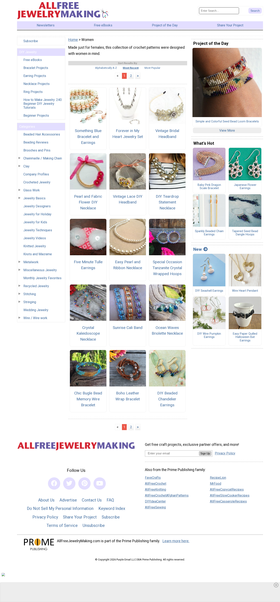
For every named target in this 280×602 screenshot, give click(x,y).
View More (227, 130)
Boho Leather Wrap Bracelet (127, 396)
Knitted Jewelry (34, 246)
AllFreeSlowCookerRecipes (229, 495)
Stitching (29, 294)
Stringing (29, 302)
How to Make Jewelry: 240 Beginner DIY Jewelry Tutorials (42, 104)
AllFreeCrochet (155, 484)
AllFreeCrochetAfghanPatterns (167, 495)
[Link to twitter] (69, 483)
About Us (46, 500)
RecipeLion (218, 478)
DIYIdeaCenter (155, 501)
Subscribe (30, 41)
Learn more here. (176, 541)
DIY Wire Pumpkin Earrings (209, 335)
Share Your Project (80, 517)
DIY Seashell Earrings (209, 291)
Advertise (68, 500)
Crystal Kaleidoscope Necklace (88, 333)
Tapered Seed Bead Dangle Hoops (245, 233)
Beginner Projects (36, 115)
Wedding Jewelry (35, 310)
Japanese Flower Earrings (245, 186)
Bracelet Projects (35, 68)
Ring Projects (33, 92)
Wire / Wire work (35, 318)
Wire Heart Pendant (245, 291)
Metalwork (31, 262)
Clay (26, 166)
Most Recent (131, 67)
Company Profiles (36, 174)
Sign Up (205, 453)
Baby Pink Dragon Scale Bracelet (209, 186)
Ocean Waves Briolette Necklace (167, 330)
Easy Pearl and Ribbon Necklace (127, 265)
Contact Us (92, 500)
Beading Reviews (35, 142)
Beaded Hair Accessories (41, 134)
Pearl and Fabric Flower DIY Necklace (88, 202)
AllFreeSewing (155, 507)
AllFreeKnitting (155, 489)
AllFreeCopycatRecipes (227, 489)
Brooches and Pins (36, 150)
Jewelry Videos (34, 238)
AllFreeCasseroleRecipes (228, 501)
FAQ (110, 500)
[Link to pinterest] (84, 483)
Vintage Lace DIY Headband (127, 199)
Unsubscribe (94, 525)
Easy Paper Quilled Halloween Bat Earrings (245, 337)
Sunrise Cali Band (127, 327)
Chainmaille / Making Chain (42, 158)
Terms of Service (62, 525)
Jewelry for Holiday (37, 214)
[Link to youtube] (99, 483)
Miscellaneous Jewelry (40, 270)
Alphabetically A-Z (106, 67)
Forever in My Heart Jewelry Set (127, 133)
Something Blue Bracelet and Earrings (88, 136)
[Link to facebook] (54, 483)
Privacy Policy (45, 517)
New (197, 249)
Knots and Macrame (37, 254)
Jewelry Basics (34, 198)
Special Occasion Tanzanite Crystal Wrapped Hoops (167, 268)
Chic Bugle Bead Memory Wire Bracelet (88, 399)
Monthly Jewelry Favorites (42, 278)
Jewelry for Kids (35, 222)
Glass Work (31, 190)
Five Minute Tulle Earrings (88, 265)
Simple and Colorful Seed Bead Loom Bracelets (227, 121)
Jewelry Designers (37, 206)
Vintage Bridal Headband (167, 133)
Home (73, 40)
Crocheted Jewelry (36, 182)
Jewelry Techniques (37, 230)
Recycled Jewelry (36, 286)
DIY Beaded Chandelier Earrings (167, 399)
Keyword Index (111, 508)
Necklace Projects (36, 84)
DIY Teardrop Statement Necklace (167, 202)
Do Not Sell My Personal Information (60, 508)
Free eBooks (32, 60)
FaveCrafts (153, 478)
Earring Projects (34, 76)
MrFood (215, 484)
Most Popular (152, 67)
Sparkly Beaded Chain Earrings (209, 233)
